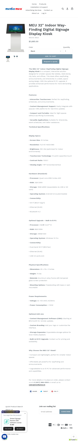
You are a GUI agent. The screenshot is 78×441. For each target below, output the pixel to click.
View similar (8, 428)
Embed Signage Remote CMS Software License (15, 420)
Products (42, 4)
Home (34, 4)
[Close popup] (25, 413)
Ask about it (20, 428)
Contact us (48, 10)
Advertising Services (33, 10)
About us (35, 13)
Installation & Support (39, 7)
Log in (44, 13)
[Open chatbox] (4, 437)
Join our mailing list (47, 406)
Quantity (66, 47)
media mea (14, 434)
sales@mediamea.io (37, 385)
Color (31, 47)
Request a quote (50, 61)
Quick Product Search (14, 407)
